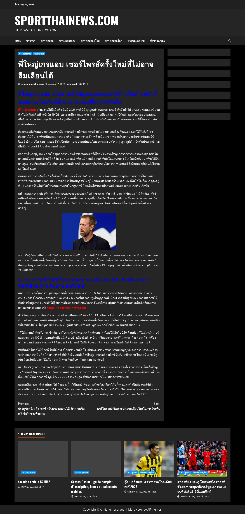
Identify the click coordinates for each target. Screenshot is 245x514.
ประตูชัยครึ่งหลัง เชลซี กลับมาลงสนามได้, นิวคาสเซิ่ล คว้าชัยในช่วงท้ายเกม (51, 408)
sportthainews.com (67, 20)
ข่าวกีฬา (31, 40)
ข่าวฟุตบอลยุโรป (90, 40)
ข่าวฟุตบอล (47, 40)
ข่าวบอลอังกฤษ (67, 40)
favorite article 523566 (43, 459)
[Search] (229, 40)
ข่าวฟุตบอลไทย (136, 40)
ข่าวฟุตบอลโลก (113, 40)
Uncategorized (28, 472)
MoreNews (135, 509)
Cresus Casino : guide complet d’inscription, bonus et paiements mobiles (96, 459)
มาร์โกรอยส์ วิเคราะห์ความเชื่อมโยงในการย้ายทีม (128, 406)
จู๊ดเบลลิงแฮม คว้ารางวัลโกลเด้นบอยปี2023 (149, 459)
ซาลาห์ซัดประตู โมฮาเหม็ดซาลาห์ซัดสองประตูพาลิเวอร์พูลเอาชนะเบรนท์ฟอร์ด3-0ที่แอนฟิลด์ (202, 459)
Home (18, 40)
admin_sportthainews (32, 84)
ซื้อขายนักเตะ (157, 40)
